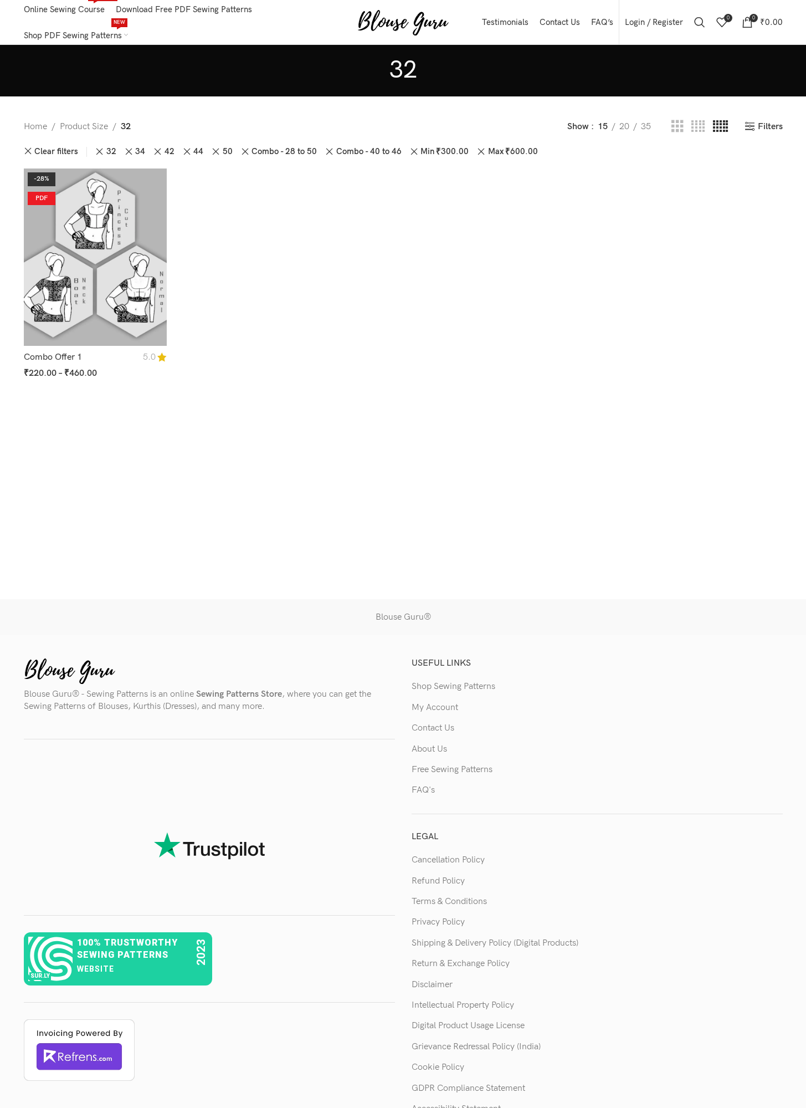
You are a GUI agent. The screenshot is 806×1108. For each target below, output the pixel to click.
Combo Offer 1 (53, 357)
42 (169, 151)
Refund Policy (438, 881)
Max (513, 151)
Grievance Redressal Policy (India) (476, 1046)
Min (444, 151)
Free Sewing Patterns (452, 769)
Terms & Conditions (449, 901)
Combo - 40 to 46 (369, 151)
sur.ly (40, 976)
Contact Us (433, 728)
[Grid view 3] (677, 127)
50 (228, 151)
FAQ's (423, 790)
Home (35, 126)
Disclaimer (432, 984)
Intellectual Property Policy (463, 1005)
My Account (435, 707)
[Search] (700, 22)
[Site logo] (403, 22)
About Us (429, 749)
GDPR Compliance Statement (468, 1088)
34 (140, 151)
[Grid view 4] (698, 127)
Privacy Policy (438, 922)
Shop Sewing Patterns (453, 686)
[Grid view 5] (720, 127)
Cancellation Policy (448, 860)
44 (198, 151)
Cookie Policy (438, 1067)
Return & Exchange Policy (461, 963)
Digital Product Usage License (468, 1025)
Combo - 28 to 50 (284, 151)
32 (111, 151)
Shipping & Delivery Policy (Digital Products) (495, 943)
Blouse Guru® (403, 617)
